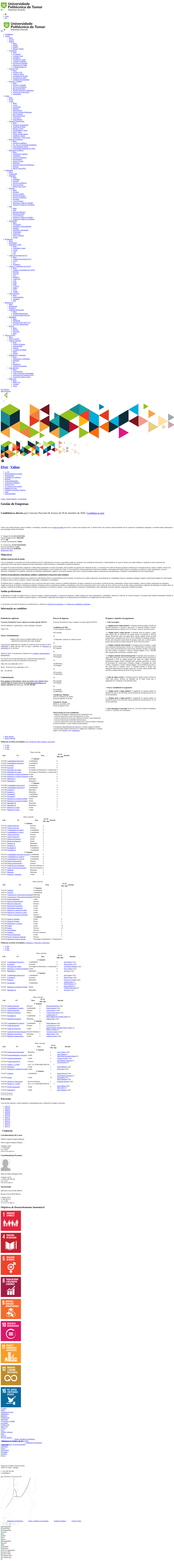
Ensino (7, 96)
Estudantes (12, 176)
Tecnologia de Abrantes (20, 76)
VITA (15, 290)
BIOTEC (16, 272)
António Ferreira (51, 1036)
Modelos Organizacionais (15, 1036)
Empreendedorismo (13, 899)
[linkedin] (14, 1525)
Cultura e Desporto (15, 341)
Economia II (11, 977)
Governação (13, 50)
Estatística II (11, 843)
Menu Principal (6, 391)
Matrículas (16, 163)
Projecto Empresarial (13, 935)
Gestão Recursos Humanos (15, 865)
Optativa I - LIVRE (13, 1064)
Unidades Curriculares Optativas (15, 490)
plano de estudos (58, 527)
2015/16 (7, 1119)
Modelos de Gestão (13, 807)
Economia (10, 765)
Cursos (11, 101)
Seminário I (10, 1067)
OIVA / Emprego (18, 235)
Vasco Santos (61, 1052)
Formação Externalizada (16, 121)
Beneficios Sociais (19, 214)
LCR (14, 281)
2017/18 (7, 1115)
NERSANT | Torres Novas (21, 137)
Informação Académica (16, 150)
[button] (1, 1559)
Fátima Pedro (50, 1019)
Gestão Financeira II (13, 1061)
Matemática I (11, 779)
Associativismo (14, 368)
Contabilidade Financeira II (15, 785)
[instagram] (6, 1525)
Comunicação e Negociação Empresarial (20, 895)
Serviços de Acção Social (21, 92)
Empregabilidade (10, 494)
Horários (7, 479)
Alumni (15, 237)
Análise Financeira (13, 826)
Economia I (10, 964)
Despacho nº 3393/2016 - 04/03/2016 (38, 943)
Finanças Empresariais (14, 861)
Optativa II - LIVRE (13, 1084)
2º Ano (7, 747)
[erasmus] (4, 1452)
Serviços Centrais (18, 194)
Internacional (9, 302)
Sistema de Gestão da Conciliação (23, 205)
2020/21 (7, 1110)
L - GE (7, 472)
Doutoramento (17, 110)
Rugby (15, 351)
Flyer (4, 467)
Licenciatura (17, 107)
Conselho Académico (19, 61)
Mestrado (16, 108)
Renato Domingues (52, 1006)
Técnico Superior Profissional (22, 112)
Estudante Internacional (16, 310)
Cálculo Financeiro (13, 834)
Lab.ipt (15, 250)
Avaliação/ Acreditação (12, 483)
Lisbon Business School (20, 147)
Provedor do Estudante (20, 63)
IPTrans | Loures (18, 128)
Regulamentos (17, 159)
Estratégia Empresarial (14, 1058)
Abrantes (16, 384)
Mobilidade (12, 317)
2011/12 (7, 1126)
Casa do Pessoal (18, 201)
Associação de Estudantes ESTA (23, 375)
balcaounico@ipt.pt (36, 683)
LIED (15, 283)
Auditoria (10, 890)
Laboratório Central (15, 244)
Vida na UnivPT (10, 335)
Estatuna (15, 348)
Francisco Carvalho (70, 980)
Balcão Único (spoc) (19, 186)
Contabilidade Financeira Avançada (18, 854)
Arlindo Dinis (68, 982)
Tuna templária (17, 346)
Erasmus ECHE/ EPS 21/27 (22, 322)
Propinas (15, 167)
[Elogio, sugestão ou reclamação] (6, 1437)
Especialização (17, 119)
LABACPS (16, 279)
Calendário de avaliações (13, 477)
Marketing (10, 870)
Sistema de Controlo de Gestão (17, 910)
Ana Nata (67, 971)
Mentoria (16, 228)
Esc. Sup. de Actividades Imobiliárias (25, 145)
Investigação (9, 239)
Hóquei (15, 353)
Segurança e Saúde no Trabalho (23, 203)
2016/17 (7, 1117)
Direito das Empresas (14, 839)
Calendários (16, 156)
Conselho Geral (18, 56)
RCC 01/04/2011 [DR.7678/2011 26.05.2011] (40, 742)
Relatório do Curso (11, 488)
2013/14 (7, 1123)
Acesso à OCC (9, 484)
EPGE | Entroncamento (20, 134)
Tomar (15, 386)
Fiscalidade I (11, 794)
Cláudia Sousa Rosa (70, 988)
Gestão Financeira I (13, 1025)
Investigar (16, 199)
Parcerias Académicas (16, 139)
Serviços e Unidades (15, 81)
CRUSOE (16, 331)
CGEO (15, 261)
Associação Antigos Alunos (21, 377)
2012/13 (7, 1124)
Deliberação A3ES (7, 550)
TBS (14, 301)
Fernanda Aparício (52, 1032)
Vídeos (15, 467)
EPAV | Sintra (17, 132)
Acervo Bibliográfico (11, 481)
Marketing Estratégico (14, 1019)
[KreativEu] (5, 1450)
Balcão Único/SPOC (19, 168)
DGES (65, 730)
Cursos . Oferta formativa (9, 499)
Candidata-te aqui (95, 513)
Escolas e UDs (13, 69)
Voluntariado (17, 232)
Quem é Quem (76, 1521)
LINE (15, 284)
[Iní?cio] (22, 11)
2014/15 (7, 1121)
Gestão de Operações (14, 1028)
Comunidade (9, 170)
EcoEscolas (16, 234)
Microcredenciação (19, 116)
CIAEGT (16, 273)
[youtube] (10, 1525)
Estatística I (10, 790)
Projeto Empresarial (13, 1087)
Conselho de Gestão (19, 60)
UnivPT (7, 36)
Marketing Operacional (14, 1034)
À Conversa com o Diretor (13, 486)
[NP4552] (4, 1446)
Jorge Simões (68, 969)
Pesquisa (6, 389)
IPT (2, 31)
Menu (11, 38)
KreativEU (12, 308)
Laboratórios (17, 94)
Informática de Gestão (14, 770)
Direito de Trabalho (13, 919)
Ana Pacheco (61, 1077)
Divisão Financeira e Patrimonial (23, 90)
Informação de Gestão (20, 65)
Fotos (6, 492)
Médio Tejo (12, 379)
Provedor (16, 181)
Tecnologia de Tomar (19, 78)
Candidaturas (9, 34)
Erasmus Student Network (21, 315)
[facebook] (2, 1525)
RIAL (15, 333)
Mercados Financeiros (14, 903)
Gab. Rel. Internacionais (20, 324)
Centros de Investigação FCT (18, 255)
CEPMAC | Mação (19, 136)
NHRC (15, 288)
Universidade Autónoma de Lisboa (24, 148)
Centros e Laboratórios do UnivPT (20, 266)
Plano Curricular (10, 738)
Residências (16, 364)
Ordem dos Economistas (55, 604)
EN (6, 18)
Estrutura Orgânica (60, 1521)
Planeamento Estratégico (15, 906)
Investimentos (11, 930)
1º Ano (7, 745)
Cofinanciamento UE (19, 67)
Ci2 (14, 263)
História (11, 41)
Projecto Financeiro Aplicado (16, 937)
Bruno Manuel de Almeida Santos (57, 1017)
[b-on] (3, 1456)
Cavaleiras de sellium (19, 350)
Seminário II (11, 1090)
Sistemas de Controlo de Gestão (17, 1069)
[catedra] (4, 1454)
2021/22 (7, 1108)
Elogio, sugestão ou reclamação (38, 1521)
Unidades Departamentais (21, 79)
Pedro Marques (51, 1008)
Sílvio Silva (60, 1069)
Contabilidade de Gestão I (15, 830)
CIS (14, 275)
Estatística (10, 980)
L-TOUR (16, 286)
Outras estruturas (14, 293)
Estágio (9, 926)
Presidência (16, 58)
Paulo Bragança (69, 984)
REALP (11, 326)
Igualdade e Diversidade (20, 230)
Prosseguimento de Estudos (13, 474)
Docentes (12, 188)
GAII (14, 252)
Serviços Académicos (19, 87)
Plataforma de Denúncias (15, 1521)
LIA (14, 254)
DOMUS (16, 277)
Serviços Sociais (18, 161)
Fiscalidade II (11, 848)
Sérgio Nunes (68, 964)
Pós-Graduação (18, 114)
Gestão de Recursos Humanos (16, 868)
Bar (14, 362)
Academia (16, 299)
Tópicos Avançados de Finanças (17, 915)
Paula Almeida (68, 986)
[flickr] (18, 1525)
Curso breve (17, 118)
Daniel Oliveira (62, 1073)
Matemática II (11, 803)
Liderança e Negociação (15, 1081)
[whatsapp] (21, 1525)
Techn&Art (16, 264)
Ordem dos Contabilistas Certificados (78, 604)
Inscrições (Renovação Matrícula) (23, 165)
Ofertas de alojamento (20, 366)
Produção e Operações (14, 874)
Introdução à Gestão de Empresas (17, 774)
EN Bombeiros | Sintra (20, 130)
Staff (10, 206)
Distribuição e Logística (14, 923)
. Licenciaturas (22, 499)
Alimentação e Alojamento (17, 355)
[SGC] (3, 1448)
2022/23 (7, 1106)
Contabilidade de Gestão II (15, 857)
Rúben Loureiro (51, 1029)
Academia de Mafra (19, 127)
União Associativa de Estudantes (23, 373)
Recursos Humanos (19, 89)
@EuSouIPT (13, 221)
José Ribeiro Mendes (70, 966)
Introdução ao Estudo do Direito (17, 799)
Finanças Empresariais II (15, 901)
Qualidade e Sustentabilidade (22, 226)
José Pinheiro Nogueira (64, 1060)
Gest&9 (15, 292)
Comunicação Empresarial (15, 1052)
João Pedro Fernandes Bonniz (66, 1056)
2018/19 (7, 1114)
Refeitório (16, 360)
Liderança (10, 932)
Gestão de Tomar (18, 74)
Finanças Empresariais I (14, 863)
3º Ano (7, 749)
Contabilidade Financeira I (15, 761)
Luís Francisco (51, 1010)
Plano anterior (9, 736)
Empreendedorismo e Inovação (17, 1055)
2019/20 (7, 1112)
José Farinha (68, 962)
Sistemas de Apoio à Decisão (16, 939)
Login (7, 16)
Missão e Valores (18, 49)
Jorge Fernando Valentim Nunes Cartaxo (59, 1028)
